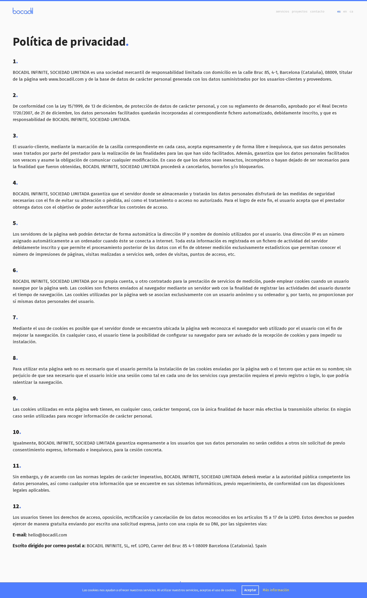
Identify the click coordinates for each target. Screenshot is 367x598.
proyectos (299, 11)
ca (351, 11)
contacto (317, 11)
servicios (282, 11)
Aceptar (250, 590)
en (345, 11)
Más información (276, 590)
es (338, 11)
